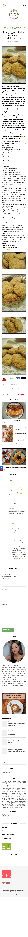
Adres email (5, 589)
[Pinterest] (1, 469)
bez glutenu (22, 781)
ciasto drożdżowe (7, 787)
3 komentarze (16, 42)
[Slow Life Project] (4, 5)
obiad (3, 798)
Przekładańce (22, 799)
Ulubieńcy (9, 801)
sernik (4, 801)
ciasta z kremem (21, 782)
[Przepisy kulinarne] (14, 846)
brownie (4, 782)
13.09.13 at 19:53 (12, 506)
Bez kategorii (5, 384)
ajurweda (4, 781)
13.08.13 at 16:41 (12, 482)
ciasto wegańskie (6, 788)
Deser (9, 790)
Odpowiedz (12, 485)
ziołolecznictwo (19, 807)
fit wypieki (20, 793)
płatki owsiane (6, 391)
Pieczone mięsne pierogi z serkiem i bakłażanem (14, 467)
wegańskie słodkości (18, 803)
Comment (4, 605)
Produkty (4, 799)
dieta (14, 790)
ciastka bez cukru (21, 784)
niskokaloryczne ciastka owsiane (10, 389)
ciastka (11, 784)
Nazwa (4, 581)
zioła (13, 807)
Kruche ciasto (13, 795)
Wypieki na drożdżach (9, 805)
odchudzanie (11, 798)
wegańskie (17, 801)
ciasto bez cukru (7, 785)
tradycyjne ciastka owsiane (18, 391)
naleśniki (24, 796)
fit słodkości (19, 791)
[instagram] (14, 1)
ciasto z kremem (16, 788)
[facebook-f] (11, 894)
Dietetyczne (20, 790)
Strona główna (6, 838)
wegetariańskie (22, 804)
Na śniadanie (15, 796)
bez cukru (12, 781)
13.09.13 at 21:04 (16, 526)
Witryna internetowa (8, 597)
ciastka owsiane (14, 384)
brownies (11, 782)
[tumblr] (16, 894)
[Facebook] (1, 467)
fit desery (10, 791)
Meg (13, 523)
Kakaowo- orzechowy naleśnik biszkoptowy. (13, 420)
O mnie (4, 831)
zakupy (19, 805)
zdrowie (9, 807)
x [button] (26, 927)
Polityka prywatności (8, 834)
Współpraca (5, 827)
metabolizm (5, 796)
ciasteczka (5, 784)
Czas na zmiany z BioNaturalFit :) (10, 444)
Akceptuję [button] (6, 933)
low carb (23, 795)
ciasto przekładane (20, 787)
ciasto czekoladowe (20, 785)
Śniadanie (17, 28)
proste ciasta (13, 799)
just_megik (6, 394)
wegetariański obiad (8, 804)
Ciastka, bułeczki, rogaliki (12, 27)
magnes (11, 480)
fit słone (12, 793)
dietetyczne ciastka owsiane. (9, 386)
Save (23, 394)
